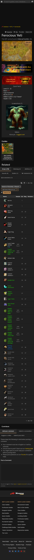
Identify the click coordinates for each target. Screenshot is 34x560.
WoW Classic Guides (24, 502)
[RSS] (24, 551)
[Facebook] (18, 551)
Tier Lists (5, 533)
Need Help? (5, 541)
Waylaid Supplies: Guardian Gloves (10, 327)
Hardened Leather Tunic (10, 386)
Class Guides (6, 504)
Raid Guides (5, 513)
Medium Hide (11, 258)
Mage (9, 246)
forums (23, 454)
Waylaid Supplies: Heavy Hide (11, 334)
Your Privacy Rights (8, 544)
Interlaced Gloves (10, 392)
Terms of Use (22, 548)
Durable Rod (11, 280)
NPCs (11, 26)
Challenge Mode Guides (9, 527)
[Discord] (10, 551)
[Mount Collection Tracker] (17, 68)
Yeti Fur (10, 200)
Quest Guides (6, 516)
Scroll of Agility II (10, 263)
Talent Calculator (7, 530)
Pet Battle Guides (7, 521)
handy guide (29, 448)
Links (22, 32)
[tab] (5, 169)
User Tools (14, 541)
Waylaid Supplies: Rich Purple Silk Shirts (11, 252)
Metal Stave (11, 409)
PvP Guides (21, 521)
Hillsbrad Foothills (23, 39)
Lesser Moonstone (11, 286)
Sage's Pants (11, 299)
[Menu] (1, 1)
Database (5, 26)
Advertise (29, 541)
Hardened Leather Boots (10, 369)
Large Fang (11, 232)
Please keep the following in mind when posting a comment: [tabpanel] (17, 462)
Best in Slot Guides (23, 507)
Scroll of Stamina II (10, 274)
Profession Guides (7, 507)
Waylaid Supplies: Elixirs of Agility (10, 311)
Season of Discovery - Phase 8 (10, 186)
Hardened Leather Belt (11, 363)
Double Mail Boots (11, 352)
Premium (28, 544)
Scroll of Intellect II (10, 269)
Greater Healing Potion (10, 224)
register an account (22, 484)
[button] (14, 47)
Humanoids (17, 26)
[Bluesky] (15, 551)
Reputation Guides (7, 519)
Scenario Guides (7, 524)
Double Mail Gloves (11, 358)
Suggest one (20, 134)
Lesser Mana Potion (11, 238)
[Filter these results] (24, 183)
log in (15, 484)
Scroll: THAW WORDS (11, 244)
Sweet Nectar (11, 217)
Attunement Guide (23, 504)
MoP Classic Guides (8, 502)
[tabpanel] (17, 302)
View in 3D (29, 32)
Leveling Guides (22, 516)
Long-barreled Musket (10, 403)
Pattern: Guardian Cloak (10, 293)
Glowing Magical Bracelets (10, 347)
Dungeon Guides (7, 510)
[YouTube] (21, 551)
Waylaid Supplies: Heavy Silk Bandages (10, 340)
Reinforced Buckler (10, 414)
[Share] (32, 1)
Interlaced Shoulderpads (11, 397)
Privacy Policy (12, 548)
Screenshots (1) (17, 103)
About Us (21, 541)
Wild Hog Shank (10, 211)
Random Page (20, 544)
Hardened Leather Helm (11, 375)
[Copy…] (21, 183)
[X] (12, 551)
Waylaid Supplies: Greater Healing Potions (10, 319)
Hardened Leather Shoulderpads (11, 381)
